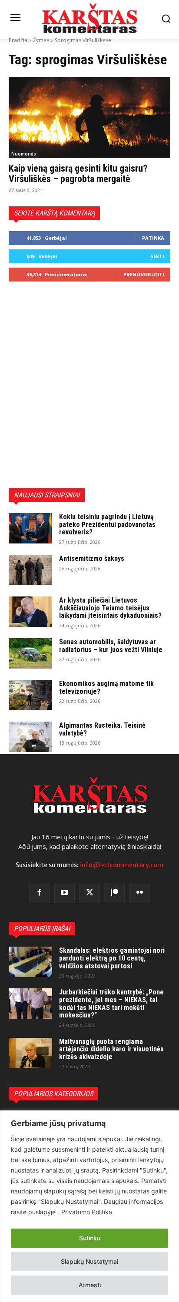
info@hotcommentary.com (121, 865)
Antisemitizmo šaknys (91, 558)
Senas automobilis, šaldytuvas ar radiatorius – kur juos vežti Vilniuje (110, 646)
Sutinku (89, 1238)
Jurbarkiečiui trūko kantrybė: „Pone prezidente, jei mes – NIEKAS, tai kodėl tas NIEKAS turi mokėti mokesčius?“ (111, 1003)
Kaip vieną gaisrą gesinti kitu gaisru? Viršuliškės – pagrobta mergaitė (78, 173)
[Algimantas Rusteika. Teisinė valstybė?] (30, 737)
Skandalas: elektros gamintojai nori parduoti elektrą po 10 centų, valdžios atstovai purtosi (112, 958)
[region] (89, 1206)
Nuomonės (23, 154)
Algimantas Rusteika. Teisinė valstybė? (102, 729)
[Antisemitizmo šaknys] (30, 570)
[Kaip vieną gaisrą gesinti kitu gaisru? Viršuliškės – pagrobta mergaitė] (89, 117)
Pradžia (18, 40)
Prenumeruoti (143, 274)
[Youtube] (64, 893)
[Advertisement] (89, 384)
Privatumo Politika (86, 1212)
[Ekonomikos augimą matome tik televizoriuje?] (30, 695)
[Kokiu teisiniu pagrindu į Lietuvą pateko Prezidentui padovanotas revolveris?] (30, 528)
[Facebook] (39, 893)
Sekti (157, 256)
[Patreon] (114, 893)
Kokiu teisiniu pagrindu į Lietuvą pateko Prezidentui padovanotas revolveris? (107, 524)
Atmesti (90, 1285)
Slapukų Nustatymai (89, 1261)
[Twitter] (89, 893)
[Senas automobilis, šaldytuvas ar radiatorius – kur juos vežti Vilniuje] (30, 653)
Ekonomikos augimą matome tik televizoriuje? (106, 687)
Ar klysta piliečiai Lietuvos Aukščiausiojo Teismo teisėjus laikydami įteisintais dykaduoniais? (110, 608)
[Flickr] (139, 893)
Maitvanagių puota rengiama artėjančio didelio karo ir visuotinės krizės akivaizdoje (111, 1049)
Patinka (153, 238)
